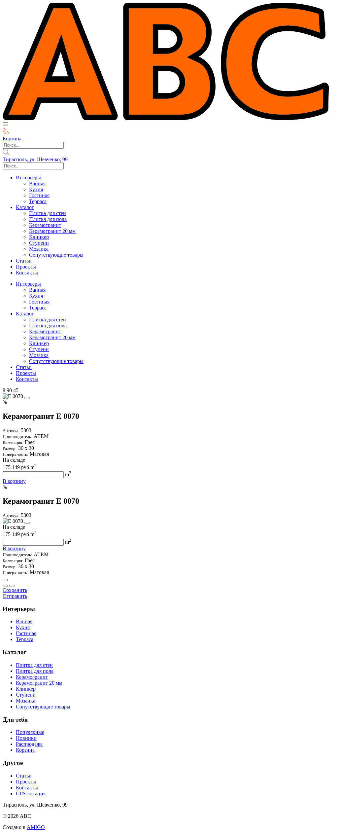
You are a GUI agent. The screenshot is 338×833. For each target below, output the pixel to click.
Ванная (37, 183)
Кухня (36, 189)
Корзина (25, 750)
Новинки (26, 738)
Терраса (38, 201)
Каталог (25, 207)
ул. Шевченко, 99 (35, 159)
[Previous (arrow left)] (5, 586)
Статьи (24, 261)
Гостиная (39, 195)
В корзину (14, 481)
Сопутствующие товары (56, 255)
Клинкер (39, 237)
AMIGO (36, 827)
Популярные (30, 732)
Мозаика (39, 249)
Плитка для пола (48, 219)
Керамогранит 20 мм (52, 231)
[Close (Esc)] (5, 580)
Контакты (27, 272)
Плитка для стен (47, 213)
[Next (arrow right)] (12, 586)
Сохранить (15, 590)
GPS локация (31, 793)
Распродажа (29, 744)
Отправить (15, 596)
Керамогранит (45, 225)
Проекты (26, 267)
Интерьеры (28, 177)
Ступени (39, 243)
